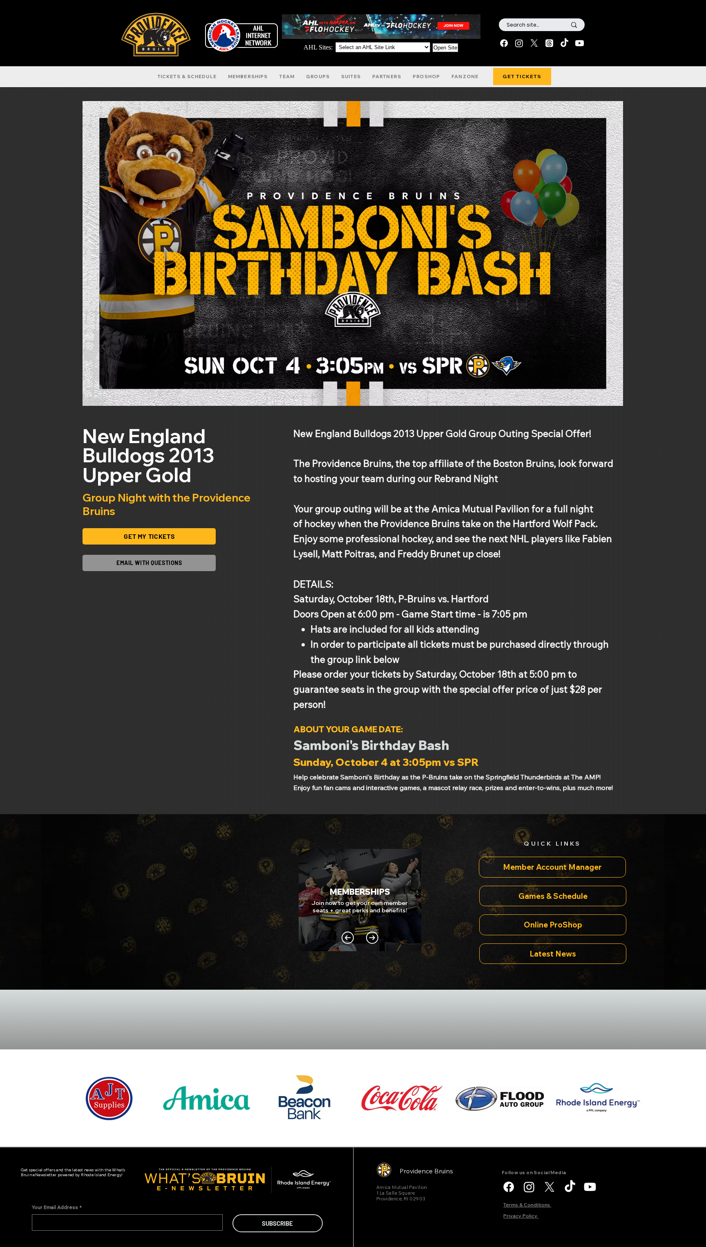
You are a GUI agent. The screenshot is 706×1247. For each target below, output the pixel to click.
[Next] (372, 938)
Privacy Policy (520, 1216)
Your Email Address (57, 1207)
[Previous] (348, 938)
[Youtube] (579, 43)
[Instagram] (519, 43)
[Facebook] (504, 43)
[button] (187, 76)
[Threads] (549, 43)
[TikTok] (564, 43)
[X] (534, 43)
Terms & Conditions (527, 1205)
